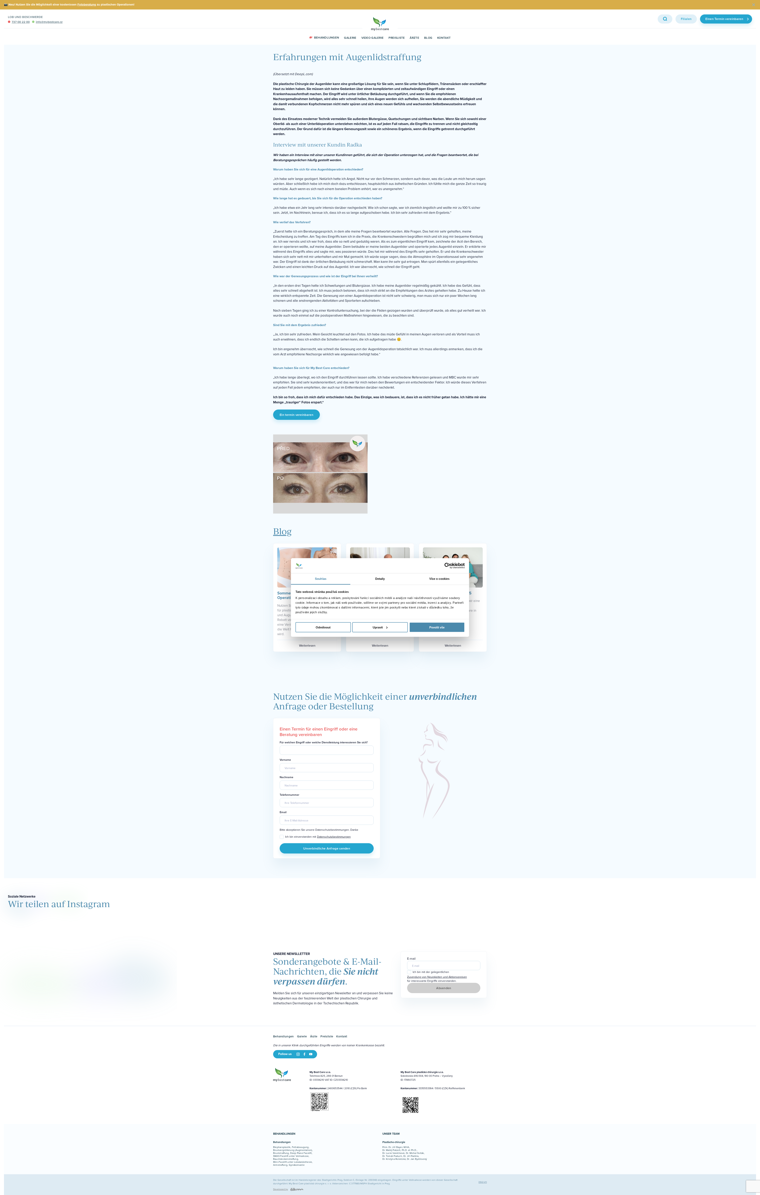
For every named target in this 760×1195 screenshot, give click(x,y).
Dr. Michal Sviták (415, 1153)
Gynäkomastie (297, 1165)
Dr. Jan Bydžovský (417, 1159)
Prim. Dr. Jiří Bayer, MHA (395, 1147)
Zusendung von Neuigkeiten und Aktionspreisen (437, 977)
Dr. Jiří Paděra (411, 1156)
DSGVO (483, 1182)
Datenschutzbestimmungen (334, 837)
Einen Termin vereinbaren (724, 19)
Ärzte (414, 38)
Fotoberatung (86, 4)
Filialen (686, 19)
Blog (428, 38)
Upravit (378, 627)
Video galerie (372, 38)
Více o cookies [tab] (439, 578)
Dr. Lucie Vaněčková (393, 1153)
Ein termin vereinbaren (296, 415)
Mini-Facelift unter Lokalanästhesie (292, 1162)
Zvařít (753, 4)
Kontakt (444, 38)
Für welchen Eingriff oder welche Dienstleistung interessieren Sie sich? (324, 742)
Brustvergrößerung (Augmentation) (292, 1150)
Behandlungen (326, 37)
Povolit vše (437, 627)
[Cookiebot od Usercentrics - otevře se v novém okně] (447, 566)
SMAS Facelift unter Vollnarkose (291, 1156)
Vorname (285, 760)
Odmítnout (323, 627)
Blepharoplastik (282, 1147)
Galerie (350, 38)
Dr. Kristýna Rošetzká (394, 1159)
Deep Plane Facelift (301, 1153)
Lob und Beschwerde (25, 17)
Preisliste (397, 38)
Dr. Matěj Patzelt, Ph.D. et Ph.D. (399, 1150)
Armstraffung (280, 1165)
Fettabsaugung (300, 1147)
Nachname (286, 777)
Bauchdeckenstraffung (285, 1159)
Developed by (280, 1189)
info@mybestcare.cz (49, 21)
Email (283, 812)
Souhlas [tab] (320, 578)
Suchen (665, 19)
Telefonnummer (289, 795)
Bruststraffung (281, 1153)
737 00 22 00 (21, 21)
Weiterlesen (307, 645)
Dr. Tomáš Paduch (392, 1156)
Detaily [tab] (380, 578)
